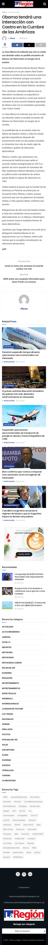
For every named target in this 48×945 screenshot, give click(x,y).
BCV (14, 811)
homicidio (25, 834)
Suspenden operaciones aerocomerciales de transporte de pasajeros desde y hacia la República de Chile (23, 434)
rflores (12, 38)
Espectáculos (9, 693)
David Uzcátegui (19, 820)
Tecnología (8, 770)
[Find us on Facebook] (18, 874)
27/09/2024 (21, 401)
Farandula (7, 698)
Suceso (37, 852)
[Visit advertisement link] (24, 544)
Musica (26, 848)
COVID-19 (6, 642)
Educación (7, 678)
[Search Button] (44, 4)
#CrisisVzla (34, 797)
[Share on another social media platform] (40, 45)
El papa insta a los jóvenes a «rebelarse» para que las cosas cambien (30, 591)
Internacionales (14, 12)
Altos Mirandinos (11, 631)
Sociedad (6, 760)
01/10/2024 (21, 362)
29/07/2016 (20, 597)
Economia (7, 673)
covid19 (6, 820)
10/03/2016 (20, 583)
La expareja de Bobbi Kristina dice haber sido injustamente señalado (29, 577)
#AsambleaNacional (19, 797)
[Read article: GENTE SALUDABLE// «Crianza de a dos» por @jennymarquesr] (7, 605)
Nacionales (7, 719)
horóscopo (7, 838)
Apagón (6, 811)
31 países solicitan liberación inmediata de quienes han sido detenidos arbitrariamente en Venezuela (22, 394)
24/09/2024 (21, 481)
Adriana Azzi (35, 806)
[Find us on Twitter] (24, 874)
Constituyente (8, 815)
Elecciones (32, 829)
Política (6, 734)
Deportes (6, 647)
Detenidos (7, 825)
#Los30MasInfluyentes (33, 802)
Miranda (30, 843)
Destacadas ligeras (12, 662)
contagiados (22, 815)
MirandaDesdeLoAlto (11, 848)
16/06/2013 (20, 609)
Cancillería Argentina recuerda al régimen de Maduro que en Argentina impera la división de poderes (21, 513)
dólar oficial (8, 829)
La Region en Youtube (12, 708)
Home (4, 12)
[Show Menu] (3, 4)
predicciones (18, 852)
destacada (7, 652)
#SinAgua (22, 806)
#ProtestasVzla (9, 806)
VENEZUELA (18, 857)
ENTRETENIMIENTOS (11, 688)
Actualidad (7, 626)
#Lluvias (17, 802)
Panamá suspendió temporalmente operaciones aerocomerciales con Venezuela (21, 355)
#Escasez (7, 802)
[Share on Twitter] (29, 45)
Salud (5, 744)
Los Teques (7, 714)
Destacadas (9, 347)
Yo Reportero (9, 780)
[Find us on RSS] (30, 874)
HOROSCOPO (38, 834)
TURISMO (6, 775)
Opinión (6, 724)
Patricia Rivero (9, 362)
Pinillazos (7, 729)
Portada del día (9, 739)
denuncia (32, 820)
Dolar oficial (28, 825)
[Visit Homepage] (24, 4)
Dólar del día (8, 667)
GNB (16, 834)
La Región (31, 838)
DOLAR (17, 825)
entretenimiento (10, 683)
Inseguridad (19, 838)
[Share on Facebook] (17, 45)
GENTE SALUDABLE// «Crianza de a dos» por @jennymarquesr (30, 604)
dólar (39, 825)
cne (30, 811)
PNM (34, 848)
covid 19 (34, 815)
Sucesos (6, 765)
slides (5, 755)
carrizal (22, 811)
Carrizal (6, 637)
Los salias (7, 843)
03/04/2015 (23, 38)
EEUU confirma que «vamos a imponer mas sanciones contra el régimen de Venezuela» (22, 474)
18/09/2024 (21, 520)
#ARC (5, 797)
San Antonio (8, 749)
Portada (6, 852)
